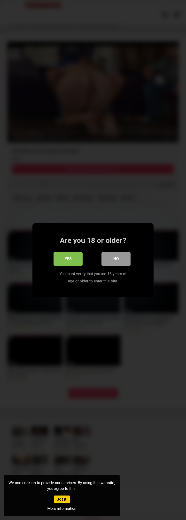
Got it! (61, 499)
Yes (68, 258)
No (116, 258)
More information (61, 508)
